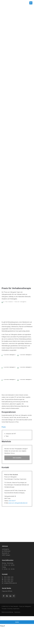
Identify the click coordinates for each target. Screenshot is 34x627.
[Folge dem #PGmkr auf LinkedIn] (3, 626)
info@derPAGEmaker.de (10, 583)
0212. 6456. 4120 (8, 577)
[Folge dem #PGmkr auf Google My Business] (1, 626)
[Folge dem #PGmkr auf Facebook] (0, 626)
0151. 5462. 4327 (8, 581)
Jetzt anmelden (17, 457)
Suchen (17, 622)
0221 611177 (12, 500)
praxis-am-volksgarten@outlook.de (17, 503)
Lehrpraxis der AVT (11, 433)
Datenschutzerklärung (7, 612)
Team (7, 436)
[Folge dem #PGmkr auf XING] (4, 626)
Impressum (17, 612)
